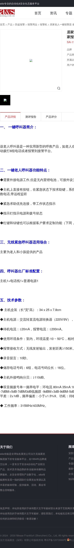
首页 (37, 12)
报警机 (43, 24)
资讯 (53, 12)
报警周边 (32, 24)
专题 (68, 12)
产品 (10, 24)
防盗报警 (20, 24)
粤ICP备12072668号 (55, 540)
